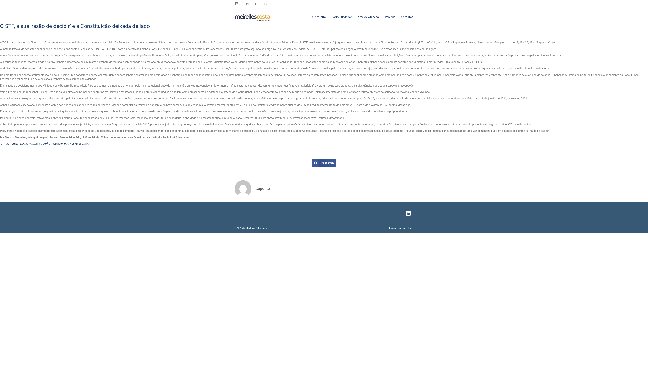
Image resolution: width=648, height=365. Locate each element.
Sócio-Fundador (342, 17)
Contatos (407, 17)
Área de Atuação (368, 17)
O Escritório (318, 17)
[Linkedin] (236, 4)
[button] (324, 163)
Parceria (390, 17)
